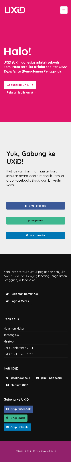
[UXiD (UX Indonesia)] (15, 10)
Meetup (9, 341)
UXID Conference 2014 (18, 348)
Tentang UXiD (12, 335)
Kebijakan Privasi (47, 451)
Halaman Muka (14, 328)
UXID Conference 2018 (18, 354)
